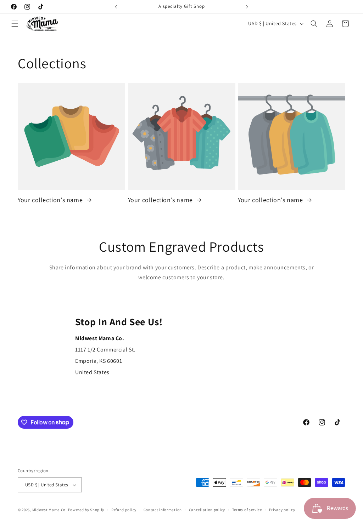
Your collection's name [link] (51, 200)
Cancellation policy (207, 509)
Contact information (163, 509)
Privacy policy (282, 509)
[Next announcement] (247, 6)
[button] (15, 24)
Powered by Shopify (86, 509)
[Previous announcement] (116, 6)
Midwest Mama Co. (49, 509)
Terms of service (247, 509)
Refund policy (123, 509)
